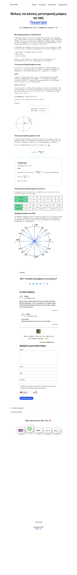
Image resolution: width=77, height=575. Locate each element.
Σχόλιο (21, 349)
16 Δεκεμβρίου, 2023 (29, 298)
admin (28, 314)
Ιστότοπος (22, 379)
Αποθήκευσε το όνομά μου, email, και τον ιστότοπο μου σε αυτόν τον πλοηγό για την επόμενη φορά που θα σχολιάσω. (39, 387)
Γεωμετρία (38, 22)
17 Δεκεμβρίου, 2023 (31, 316)
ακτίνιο (18, 88)
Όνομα (21, 366)
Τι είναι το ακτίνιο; (17, 408)
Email (21, 373)
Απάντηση (55, 310)
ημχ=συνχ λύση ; (17, 412)
